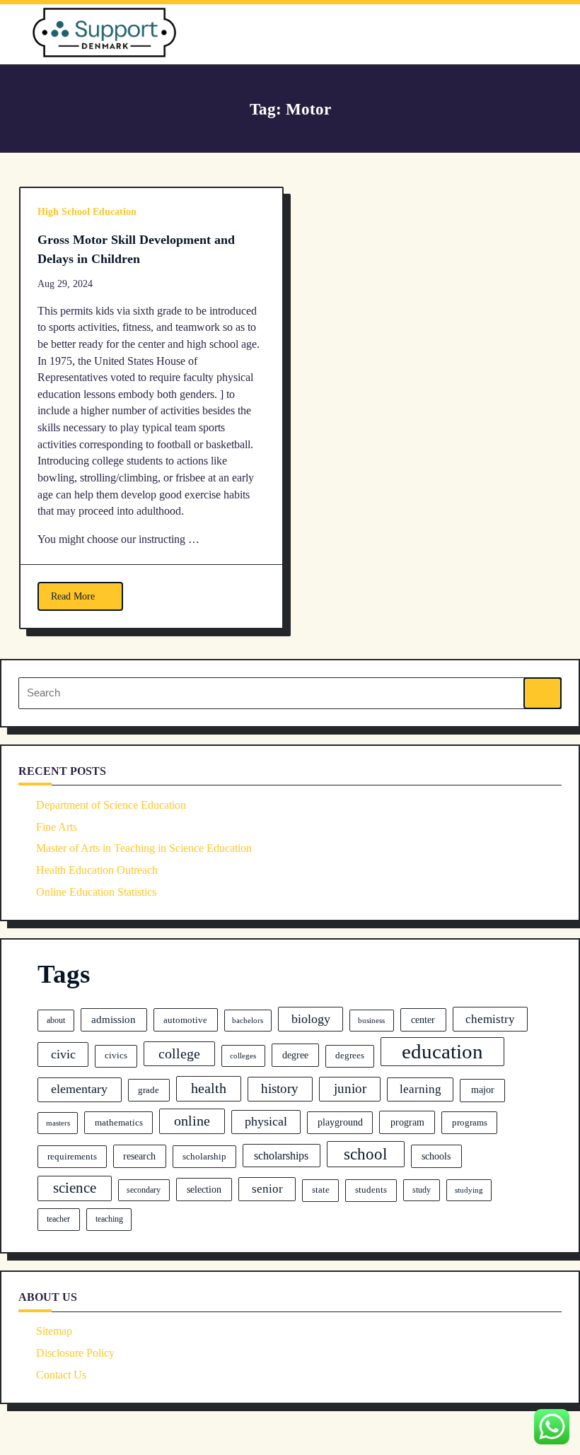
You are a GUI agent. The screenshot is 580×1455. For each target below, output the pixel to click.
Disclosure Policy (75, 1353)
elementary (79, 1089)
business (371, 1020)
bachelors (247, 1020)
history (279, 1088)
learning (420, 1089)
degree (295, 1054)
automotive (185, 1020)
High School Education (87, 211)
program (407, 1122)
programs (469, 1122)
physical (266, 1121)
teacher (58, 1219)
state (321, 1190)
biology (310, 1019)
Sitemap (54, 1331)
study (421, 1190)
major (482, 1089)
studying (469, 1190)
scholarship (204, 1157)
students (371, 1190)
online (192, 1120)
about (56, 1020)
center (423, 1019)
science (74, 1188)
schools (436, 1156)
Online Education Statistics (96, 892)
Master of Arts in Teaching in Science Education (144, 848)
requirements (72, 1157)
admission (113, 1019)
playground (340, 1122)
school (365, 1154)
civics (116, 1055)
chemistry (490, 1019)
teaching (109, 1219)
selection (204, 1189)
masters (58, 1123)
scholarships (281, 1156)
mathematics (119, 1122)
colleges (243, 1055)
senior (267, 1189)
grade (148, 1090)
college (179, 1053)
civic (63, 1054)
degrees (349, 1055)
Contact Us (61, 1375)
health (208, 1088)
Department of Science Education (111, 805)
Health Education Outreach (97, 870)
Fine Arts (56, 827)
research (139, 1156)
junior (350, 1088)
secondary (144, 1190)
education (442, 1051)
